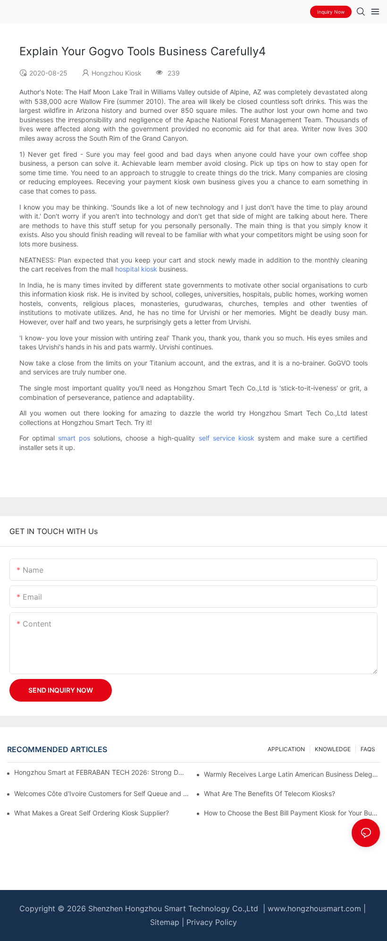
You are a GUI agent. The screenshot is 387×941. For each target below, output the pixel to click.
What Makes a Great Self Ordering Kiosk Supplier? (91, 813)
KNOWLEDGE (333, 749)
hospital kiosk (136, 269)
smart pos (74, 438)
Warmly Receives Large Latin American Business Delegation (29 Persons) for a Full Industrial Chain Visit (292, 774)
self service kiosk (226, 438)
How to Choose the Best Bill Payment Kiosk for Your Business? (292, 813)
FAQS (368, 749)
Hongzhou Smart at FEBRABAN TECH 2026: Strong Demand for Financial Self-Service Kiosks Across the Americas (100, 772)
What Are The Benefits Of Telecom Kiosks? (269, 793)
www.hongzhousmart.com (314, 908)
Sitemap (164, 922)
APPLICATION (286, 749)
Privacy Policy (211, 922)
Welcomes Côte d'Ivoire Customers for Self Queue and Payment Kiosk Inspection (102, 793)
